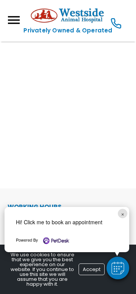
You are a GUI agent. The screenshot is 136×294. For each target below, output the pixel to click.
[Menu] (14, 20)
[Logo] (68, 21)
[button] (118, 268)
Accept (91, 269)
